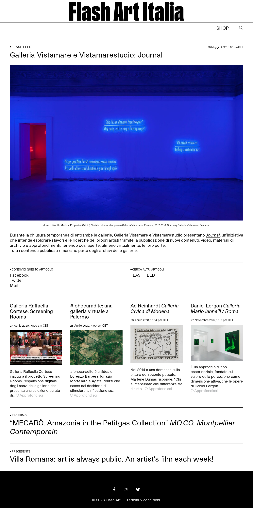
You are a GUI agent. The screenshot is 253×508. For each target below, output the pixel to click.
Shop (222, 27)
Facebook (19, 275)
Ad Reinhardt (154, 308)
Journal (213, 234)
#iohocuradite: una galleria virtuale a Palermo (91, 311)
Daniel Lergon (216, 308)
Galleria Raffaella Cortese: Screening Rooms (31, 311)
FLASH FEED (21, 47)
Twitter (16, 280)
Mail (14, 285)
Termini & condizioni (143, 500)
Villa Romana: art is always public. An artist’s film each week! (111, 458)
